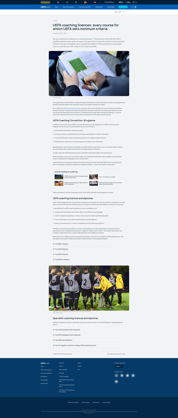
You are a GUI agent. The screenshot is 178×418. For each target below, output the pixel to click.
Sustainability (44, 380)
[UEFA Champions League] (58, 2)
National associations (46, 370)
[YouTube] (116, 383)
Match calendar (63, 369)
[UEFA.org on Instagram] (127, 377)
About (42, 366)
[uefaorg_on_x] (116, 377)
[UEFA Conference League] (76, 2)
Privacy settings (106, 402)
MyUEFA (80, 366)
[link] (56, 7)
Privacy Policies (86, 402)
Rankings (61, 373)
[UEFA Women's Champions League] (67, 2)
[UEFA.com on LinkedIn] (133, 377)
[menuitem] (57, 7)
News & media (44, 383)
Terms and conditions (73, 402)
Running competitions (46, 373)
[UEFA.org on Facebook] (122, 377)
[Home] (45, 363)
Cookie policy (96, 402)
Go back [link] (56, 20)
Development (44, 376)
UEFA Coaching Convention (72, 108)
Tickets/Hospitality (64, 376)
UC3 (79, 369)
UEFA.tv (61, 366)
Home (46, 7)
